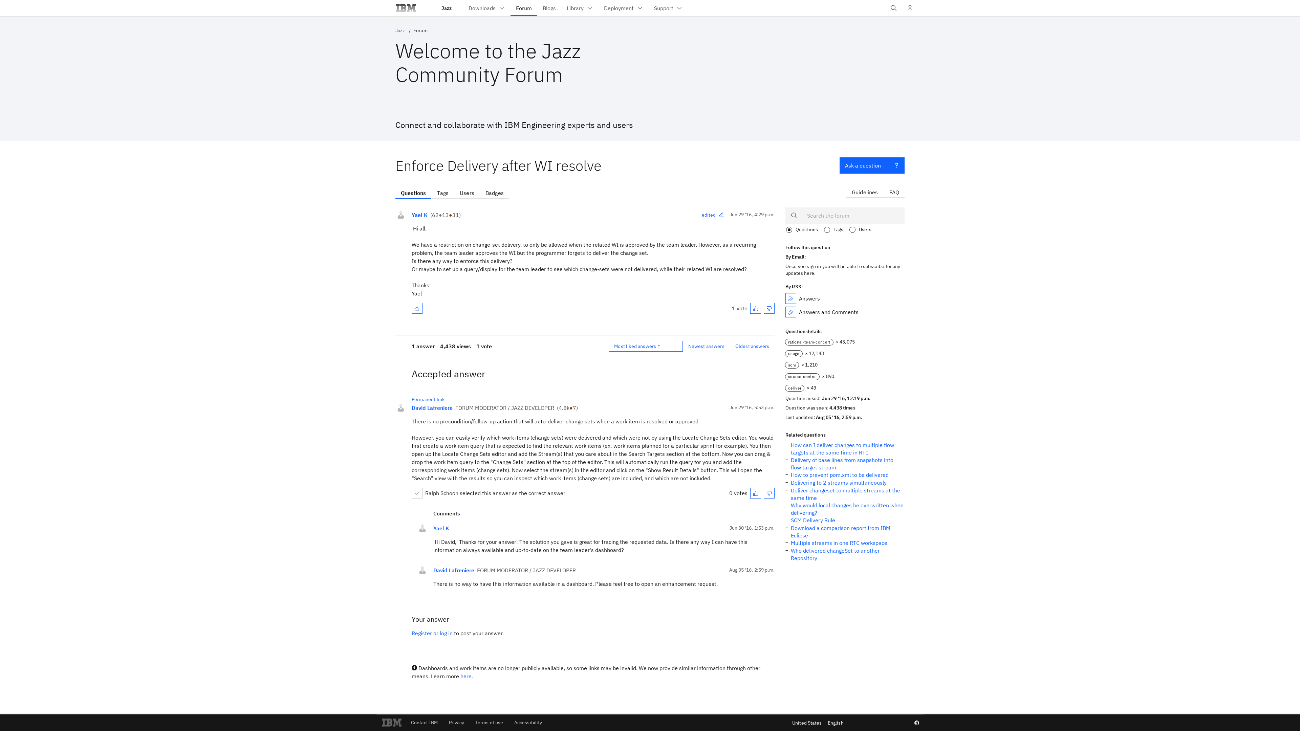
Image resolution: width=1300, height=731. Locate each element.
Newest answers (706, 346)
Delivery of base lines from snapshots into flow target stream (842, 464)
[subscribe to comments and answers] (790, 312)
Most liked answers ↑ (637, 346)
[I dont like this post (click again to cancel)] (769, 308)
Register (422, 633)
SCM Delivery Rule (813, 520)
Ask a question (863, 165)
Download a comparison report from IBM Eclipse (840, 532)
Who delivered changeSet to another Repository (835, 554)
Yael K (420, 215)
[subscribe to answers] (790, 298)
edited (709, 215)
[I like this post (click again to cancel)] (755, 308)
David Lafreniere (432, 407)
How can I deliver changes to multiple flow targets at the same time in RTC (842, 449)
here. (466, 676)
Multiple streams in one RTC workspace (839, 542)
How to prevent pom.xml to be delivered (840, 474)
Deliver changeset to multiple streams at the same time (845, 494)
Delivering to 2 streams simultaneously (839, 482)
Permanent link (428, 399)
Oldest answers (752, 346)
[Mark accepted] (417, 493)
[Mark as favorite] (417, 308)
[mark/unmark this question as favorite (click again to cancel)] (417, 308)
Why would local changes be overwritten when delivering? (847, 509)
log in (446, 633)
